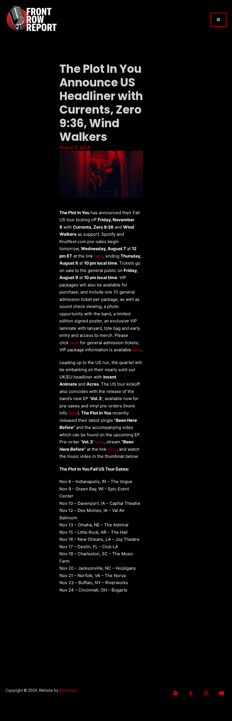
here (98, 256)
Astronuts (68, 691)
